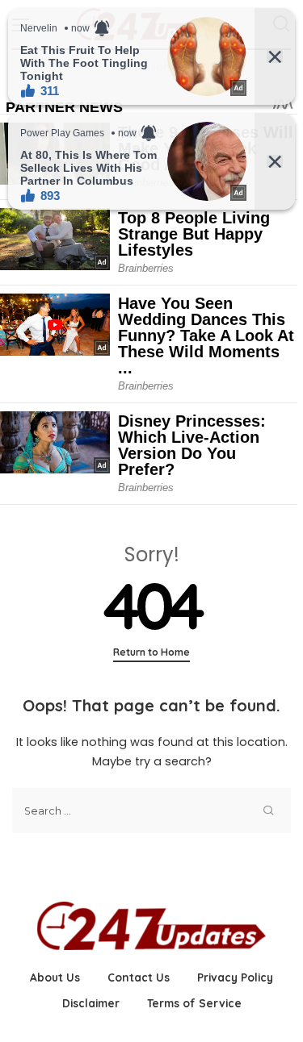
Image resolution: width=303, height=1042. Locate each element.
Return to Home (151, 652)
